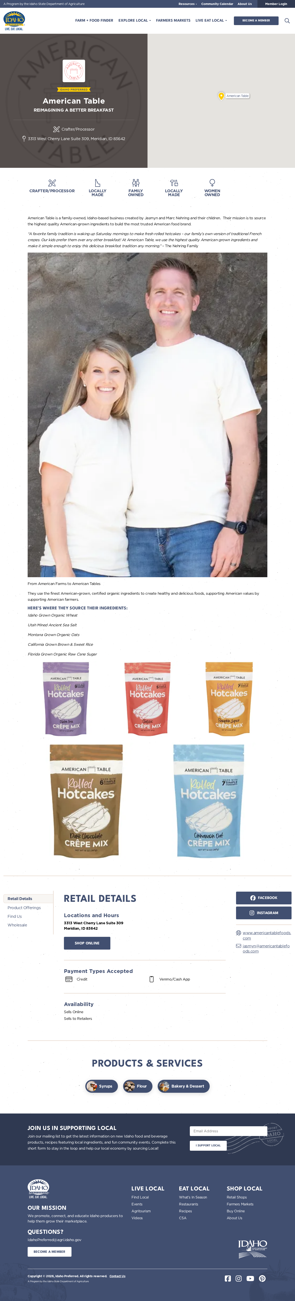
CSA (182, 1218)
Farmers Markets (173, 20)
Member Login (276, 4)
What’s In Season (193, 1197)
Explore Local (134, 20)
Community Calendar (217, 4)
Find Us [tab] (15, 916)
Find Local (140, 1197)
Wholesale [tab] (17, 925)
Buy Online (236, 1211)
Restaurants (188, 1204)
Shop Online (87, 943)
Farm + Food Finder (94, 20)
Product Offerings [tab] (24, 907)
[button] (221, 96)
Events (137, 1204)
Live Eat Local (210, 20)
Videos (137, 1218)
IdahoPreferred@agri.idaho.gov (54, 1239)
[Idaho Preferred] (14, 20)
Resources (187, 4)
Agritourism (141, 1211)
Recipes (185, 1211)
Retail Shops (237, 1197)
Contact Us (117, 1276)
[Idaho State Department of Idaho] (252, 1249)
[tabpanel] (145, 959)
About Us (245, 4)
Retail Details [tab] (20, 898)
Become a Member (256, 20)
